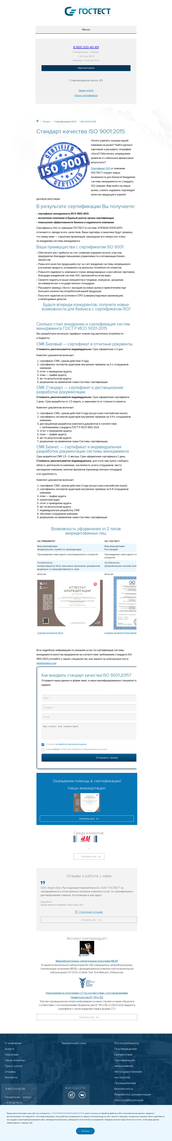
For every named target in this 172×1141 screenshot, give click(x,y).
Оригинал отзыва (91, 912)
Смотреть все (87, 818)
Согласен (85, 1131)
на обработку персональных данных (71, 744)
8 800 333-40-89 (86, 47)
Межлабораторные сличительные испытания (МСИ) (87, 961)
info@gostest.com (46, 663)
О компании (13, 1043)
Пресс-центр (14, 1066)
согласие (55, 749)
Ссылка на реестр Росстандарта (122, 632)
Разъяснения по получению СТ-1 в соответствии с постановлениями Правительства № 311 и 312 (87, 995)
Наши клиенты (15, 1060)
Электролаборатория (128, 1100)
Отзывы (10, 1071)
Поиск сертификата (86, 95)
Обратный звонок (86, 68)
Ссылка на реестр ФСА (50, 632)
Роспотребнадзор (126, 1043)
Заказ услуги (86, 90)
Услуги (46, 121)
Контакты (11, 1077)
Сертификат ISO (100, 168)
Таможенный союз (73, 1043)
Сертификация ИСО (65, 121)
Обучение (11, 1054)
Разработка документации (132, 1094)
